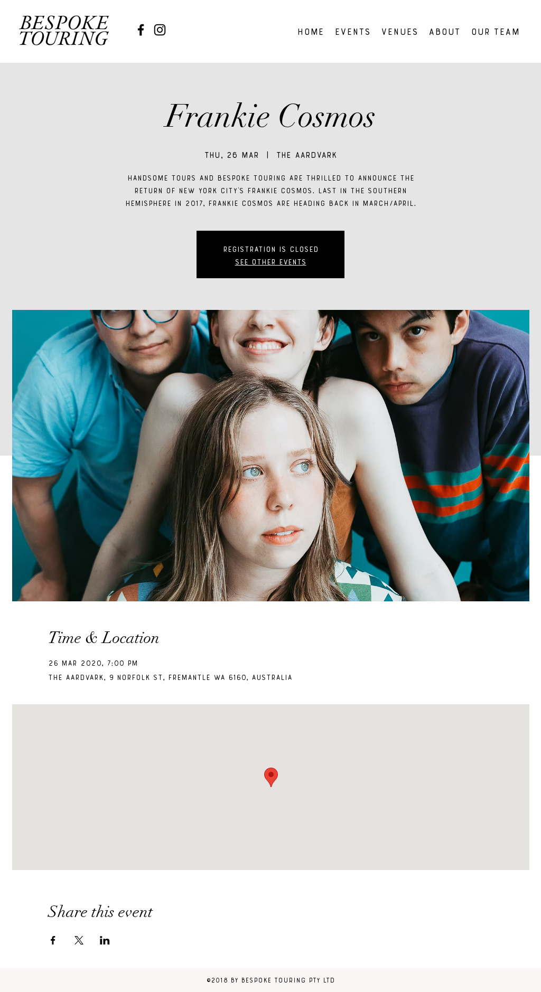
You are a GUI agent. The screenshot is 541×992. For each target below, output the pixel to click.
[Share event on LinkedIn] (105, 940)
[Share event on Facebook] (53, 940)
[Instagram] (159, 29)
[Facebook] (140, 29)
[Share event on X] (79, 940)
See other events (270, 261)
